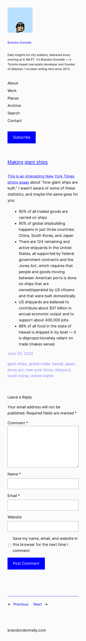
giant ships (17, 364)
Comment (18, 423)
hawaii (57, 364)
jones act (16, 370)
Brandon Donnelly (20, 42)
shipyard (62, 370)
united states (42, 376)
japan (70, 364)
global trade (39, 364)
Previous (20, 604)
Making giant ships (28, 162)
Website (15, 517)
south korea (18, 376)
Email (14, 495)
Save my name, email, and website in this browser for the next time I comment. (45, 544)
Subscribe (21, 137)
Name (14, 474)
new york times (39, 370)
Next (37, 604)
